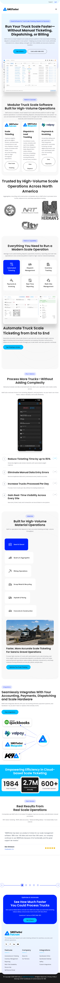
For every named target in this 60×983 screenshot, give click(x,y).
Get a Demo (20, 51)
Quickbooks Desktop (45, 959)
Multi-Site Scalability (11, 964)
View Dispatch (30, 166)
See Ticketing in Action (13, 347)
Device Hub (8, 967)
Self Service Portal (10, 970)
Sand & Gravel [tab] (19, 544)
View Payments (48, 161)
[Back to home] (11, 9)
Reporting (7, 961)
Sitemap (16, 979)
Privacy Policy (52, 977)
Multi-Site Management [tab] (48, 285)
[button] (56, 9)
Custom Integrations (45, 964)
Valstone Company (28, 977)
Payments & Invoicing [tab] (11, 285)
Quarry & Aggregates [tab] (22, 558)
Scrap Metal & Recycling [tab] (23, 584)
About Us (24, 956)
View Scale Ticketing (11, 166)
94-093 (43, 979)
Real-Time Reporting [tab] (30, 285)
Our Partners (25, 959)
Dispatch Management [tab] (30, 269)
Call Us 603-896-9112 (37, 51)
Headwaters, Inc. (9, 849)
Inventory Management (11, 959)
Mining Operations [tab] (20, 571)
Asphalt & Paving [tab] (20, 598)
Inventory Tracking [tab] (48, 269)
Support (51, 2)
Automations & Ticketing (12, 956)
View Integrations (10, 712)
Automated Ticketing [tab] (11, 269)
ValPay (41, 961)
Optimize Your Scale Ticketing (18, 667)
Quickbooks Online (44, 956)
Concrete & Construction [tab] (23, 611)
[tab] (22, 885)
